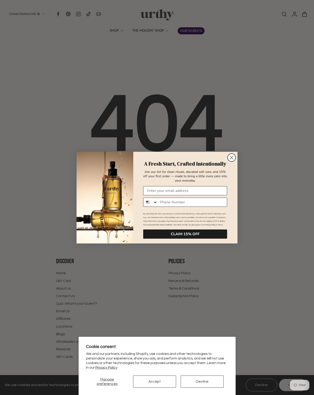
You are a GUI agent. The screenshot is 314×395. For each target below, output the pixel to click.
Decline (202, 381)
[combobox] (150, 202)
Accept (154, 381)
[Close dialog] (232, 158)
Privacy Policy (106, 367)
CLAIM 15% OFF (185, 234)
